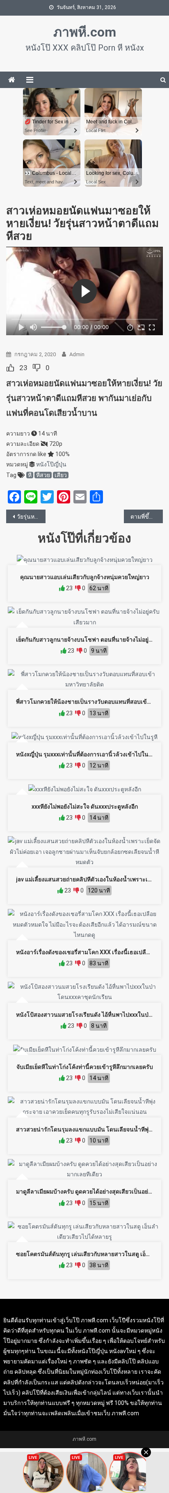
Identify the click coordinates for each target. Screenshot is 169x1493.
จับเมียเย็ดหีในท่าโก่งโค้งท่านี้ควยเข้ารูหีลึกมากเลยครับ (84, 1067)
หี (30, 475)
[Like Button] (10, 368)
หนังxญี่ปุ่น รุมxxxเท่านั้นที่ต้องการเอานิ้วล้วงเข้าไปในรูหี (85, 754)
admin (76, 354)
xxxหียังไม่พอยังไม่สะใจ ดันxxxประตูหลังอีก (85, 806)
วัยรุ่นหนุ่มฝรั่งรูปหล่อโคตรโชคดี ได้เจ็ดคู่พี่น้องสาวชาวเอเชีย (31, 516)
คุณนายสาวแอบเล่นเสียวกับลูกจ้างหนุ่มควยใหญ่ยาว (84, 577)
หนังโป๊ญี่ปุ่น (51, 464)
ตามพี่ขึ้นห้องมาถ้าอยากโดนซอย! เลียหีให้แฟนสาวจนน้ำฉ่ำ (146, 516)
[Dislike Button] (36, 368)
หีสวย (43, 475)
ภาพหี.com (84, 32)
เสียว (61, 475)
